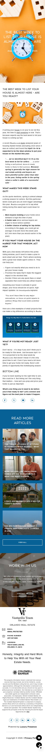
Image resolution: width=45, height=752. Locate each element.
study (23, 143)
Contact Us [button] (22, 593)
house (17, 130)
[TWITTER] (34, 720)
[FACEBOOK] (11, 720)
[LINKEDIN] (22, 720)
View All (22, 542)
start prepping (22, 133)
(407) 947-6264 (12, 638)
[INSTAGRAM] (17, 720)
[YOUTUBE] (28, 720)
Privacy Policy (31, 738)
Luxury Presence (28, 727)
